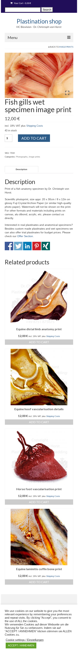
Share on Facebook (9, 246)
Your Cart (22, 3)
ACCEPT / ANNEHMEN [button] (21, 645)
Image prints (66, 47)
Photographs (22, 157)
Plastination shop (39, 21)
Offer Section (25, 236)
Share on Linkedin (27, 246)
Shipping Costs (34, 126)
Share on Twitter (18, 246)
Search (47, 9)
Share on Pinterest (36, 246)
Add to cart (34, 138)
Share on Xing (45, 246)
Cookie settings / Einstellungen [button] (25, 639)
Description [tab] (21, 169)
